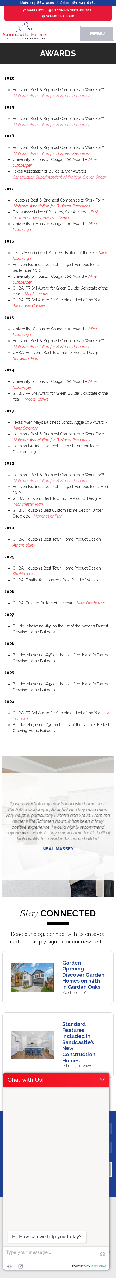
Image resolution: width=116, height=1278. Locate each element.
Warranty (35, 10)
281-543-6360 (83, 3)
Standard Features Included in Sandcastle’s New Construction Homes (78, 1042)
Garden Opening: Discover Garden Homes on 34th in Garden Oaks (83, 975)
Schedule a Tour (60, 16)
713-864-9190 (42, 3)
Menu (97, 34)
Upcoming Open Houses (71, 10)
